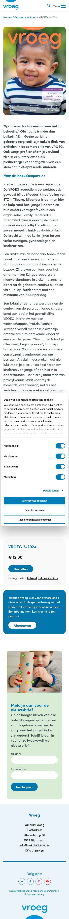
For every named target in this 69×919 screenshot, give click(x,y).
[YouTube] (47, 881)
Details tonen (51, 490)
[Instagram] (39, 881)
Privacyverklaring (34, 894)
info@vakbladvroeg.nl (35, 845)
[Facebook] (30, 881)
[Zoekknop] (48, 5)
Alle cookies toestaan (34, 500)
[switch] (60, 456)
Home (7, 17)
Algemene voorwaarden (46, 890)
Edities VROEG (48, 578)
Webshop (18, 17)
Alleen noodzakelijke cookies (34, 519)
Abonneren (22, 625)
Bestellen (21, 568)
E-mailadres (19, 769)
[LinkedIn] (21, 881)
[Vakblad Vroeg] (10, 5)
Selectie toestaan (35, 510)
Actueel (31, 17)
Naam (15, 753)
